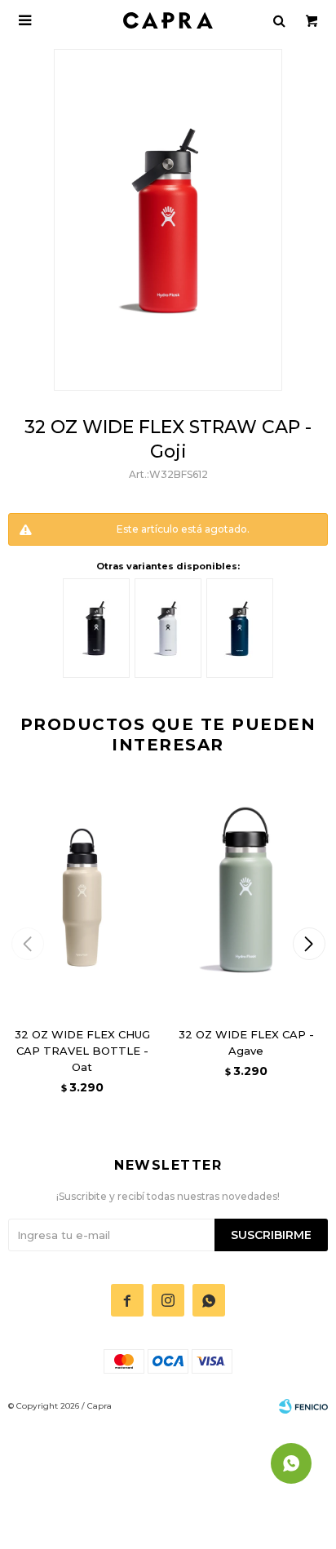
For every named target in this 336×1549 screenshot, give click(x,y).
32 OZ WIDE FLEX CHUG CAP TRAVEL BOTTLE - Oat (82, 1050)
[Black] (96, 628)
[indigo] (239, 628)
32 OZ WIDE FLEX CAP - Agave (246, 1042)
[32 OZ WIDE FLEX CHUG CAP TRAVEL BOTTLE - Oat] (82, 897)
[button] (309, 944)
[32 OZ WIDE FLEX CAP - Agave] (246, 897)
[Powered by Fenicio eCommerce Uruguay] (303, 1406)
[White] (168, 628)
